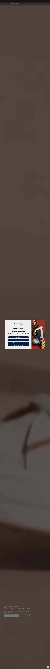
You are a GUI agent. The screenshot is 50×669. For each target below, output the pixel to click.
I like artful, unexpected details (18, 342)
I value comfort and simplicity (18, 345)
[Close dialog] (43, 321)
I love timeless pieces (18, 337)
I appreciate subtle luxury (18, 340)
